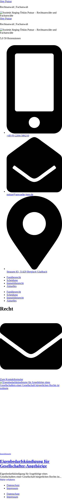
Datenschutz (13, 485)
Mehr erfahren (7, 479)
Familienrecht (14, 277)
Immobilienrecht (15, 283)
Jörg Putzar (6, 1)
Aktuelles (12, 286)
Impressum (12, 488)
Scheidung (12, 280)
